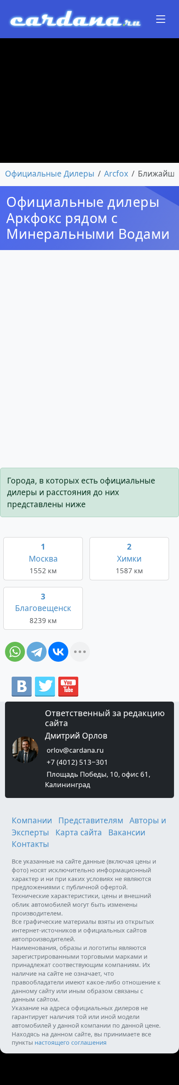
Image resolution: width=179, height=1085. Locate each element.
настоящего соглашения (71, 1042)
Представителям (90, 820)
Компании (32, 820)
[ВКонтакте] (58, 652)
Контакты (30, 844)
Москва (43, 558)
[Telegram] (37, 652)
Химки (129, 558)
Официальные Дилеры (49, 173)
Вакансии (126, 832)
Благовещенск (43, 608)
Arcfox (116, 173)
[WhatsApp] (15, 652)
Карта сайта (78, 832)
